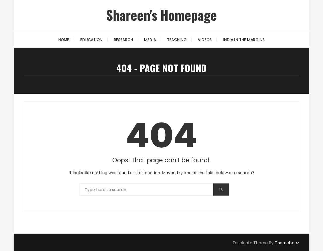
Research (123, 39)
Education (91, 39)
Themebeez (287, 243)
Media (150, 39)
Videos (205, 39)
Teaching (177, 39)
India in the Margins (244, 39)
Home (63, 39)
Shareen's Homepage (161, 14)
